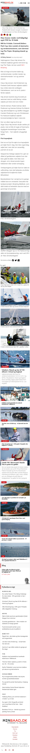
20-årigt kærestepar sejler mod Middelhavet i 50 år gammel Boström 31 (14, 560)
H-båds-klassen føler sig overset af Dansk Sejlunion (15, 306)
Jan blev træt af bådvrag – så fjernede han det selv (15, 424)
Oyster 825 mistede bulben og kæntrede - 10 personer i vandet (14, 539)
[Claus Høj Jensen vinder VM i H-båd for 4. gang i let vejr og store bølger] (15, 275)
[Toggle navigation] (29, 3)
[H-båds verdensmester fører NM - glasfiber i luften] (15, 337)
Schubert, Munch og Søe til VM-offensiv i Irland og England (13, 371)
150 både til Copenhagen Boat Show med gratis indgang (13, 518)
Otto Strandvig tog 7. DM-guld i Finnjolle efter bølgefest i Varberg (15, 444)
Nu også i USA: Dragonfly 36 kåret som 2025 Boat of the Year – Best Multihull (12, 704)
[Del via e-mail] (19, 260)
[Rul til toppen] (28, 751)
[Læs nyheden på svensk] (10, 34)
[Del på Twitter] (16, 260)
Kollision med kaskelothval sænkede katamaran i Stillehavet (12, 403)
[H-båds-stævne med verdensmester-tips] (15, 317)
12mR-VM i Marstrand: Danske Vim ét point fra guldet (13, 463)
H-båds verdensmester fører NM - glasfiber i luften (14, 347)
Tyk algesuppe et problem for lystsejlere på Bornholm (14, 498)
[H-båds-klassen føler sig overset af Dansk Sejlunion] (15, 296)
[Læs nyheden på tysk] (5, 34)
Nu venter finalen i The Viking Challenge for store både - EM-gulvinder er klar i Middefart (14, 596)
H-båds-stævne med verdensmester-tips (12, 326)
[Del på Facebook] (13, 260)
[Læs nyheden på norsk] (7, 34)
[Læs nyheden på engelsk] (2, 34)
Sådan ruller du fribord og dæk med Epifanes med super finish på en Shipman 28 (11, 571)
